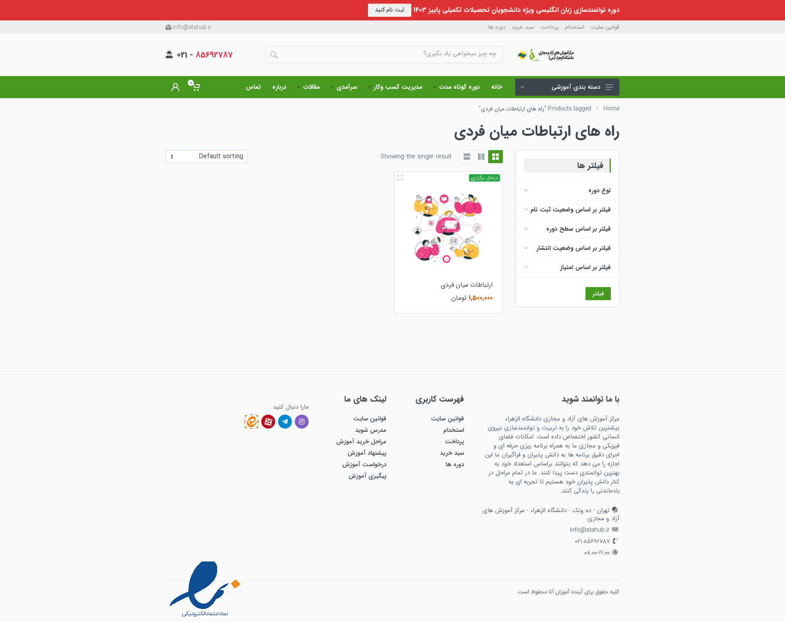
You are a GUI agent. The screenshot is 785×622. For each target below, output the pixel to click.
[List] (467, 156)
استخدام (574, 27)
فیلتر (598, 293)
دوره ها (496, 27)
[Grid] (495, 156)
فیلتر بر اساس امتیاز (585, 267)
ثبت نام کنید (389, 9)
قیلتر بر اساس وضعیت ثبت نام (570, 210)
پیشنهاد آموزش (367, 453)
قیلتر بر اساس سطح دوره (578, 229)
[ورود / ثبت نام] (175, 87)
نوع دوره (599, 190)
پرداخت (549, 27)
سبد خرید (523, 27)
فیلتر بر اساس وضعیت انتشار (573, 248)
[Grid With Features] (481, 156)
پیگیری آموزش (367, 476)
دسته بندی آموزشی (576, 87)
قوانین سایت (605, 27)
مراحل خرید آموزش (361, 442)
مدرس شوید (370, 430)
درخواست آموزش (364, 464)
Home (611, 109)
